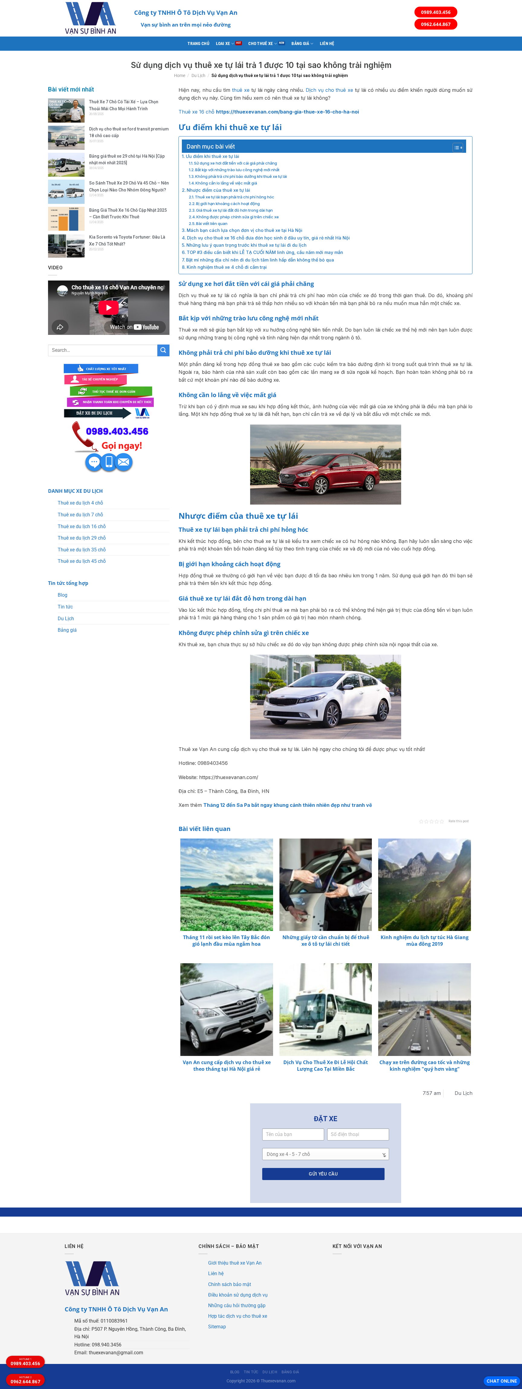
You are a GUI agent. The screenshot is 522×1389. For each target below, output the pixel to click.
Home (179, 75)
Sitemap (217, 1327)
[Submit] (163, 350)
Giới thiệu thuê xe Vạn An (235, 1263)
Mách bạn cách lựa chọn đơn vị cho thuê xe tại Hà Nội (244, 230)
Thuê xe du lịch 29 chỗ (82, 538)
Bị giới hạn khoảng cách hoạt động (228, 203)
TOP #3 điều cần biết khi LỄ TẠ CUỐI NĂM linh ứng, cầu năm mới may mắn (265, 252)
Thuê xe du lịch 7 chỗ (80, 515)
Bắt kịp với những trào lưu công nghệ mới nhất (237, 169)
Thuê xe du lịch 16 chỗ (82, 526)
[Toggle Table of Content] (455, 148)
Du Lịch (198, 75)
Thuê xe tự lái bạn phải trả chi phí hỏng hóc (234, 196)
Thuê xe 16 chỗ (196, 112)
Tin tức (65, 607)
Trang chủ (198, 43)
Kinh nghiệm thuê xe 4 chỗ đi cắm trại (227, 267)
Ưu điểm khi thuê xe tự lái (212, 156)
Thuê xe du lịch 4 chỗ (80, 503)
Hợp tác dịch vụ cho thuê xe (237, 1316)
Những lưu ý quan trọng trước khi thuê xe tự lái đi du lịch (246, 245)
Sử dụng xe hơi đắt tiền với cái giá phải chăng (235, 163)
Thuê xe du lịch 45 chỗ (82, 561)
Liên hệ (327, 43)
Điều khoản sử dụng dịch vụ (238, 1295)
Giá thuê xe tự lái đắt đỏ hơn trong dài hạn (234, 210)
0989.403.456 (436, 12)
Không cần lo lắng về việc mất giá (226, 183)
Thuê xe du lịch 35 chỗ (82, 550)
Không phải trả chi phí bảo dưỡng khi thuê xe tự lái (241, 176)
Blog (62, 595)
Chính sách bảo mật (229, 1284)
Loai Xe (223, 43)
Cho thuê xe (260, 43)
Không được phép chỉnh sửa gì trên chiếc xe (237, 216)
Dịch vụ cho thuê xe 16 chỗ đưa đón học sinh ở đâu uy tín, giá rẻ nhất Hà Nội (268, 237)
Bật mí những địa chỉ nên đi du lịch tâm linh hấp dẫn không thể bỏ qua (260, 259)
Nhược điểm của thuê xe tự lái (218, 190)
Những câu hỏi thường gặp (237, 1305)
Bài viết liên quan (211, 223)
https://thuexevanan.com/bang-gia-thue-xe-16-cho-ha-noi (287, 112)
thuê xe (241, 90)
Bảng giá (300, 43)
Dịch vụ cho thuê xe (329, 90)
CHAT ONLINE (502, 1381)
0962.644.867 (436, 24)
